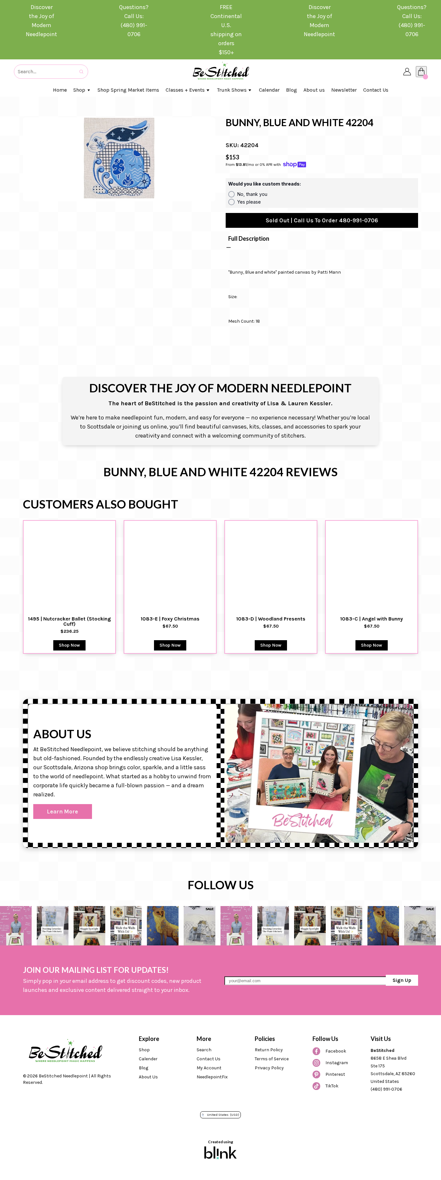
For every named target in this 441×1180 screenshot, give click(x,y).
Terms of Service (272, 1059)
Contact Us (209, 1059)
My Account (209, 1068)
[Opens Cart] (421, 71)
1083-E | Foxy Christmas (170, 618)
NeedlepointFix (212, 1077)
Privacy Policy (269, 1068)
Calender (148, 1059)
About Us (148, 1077)
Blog (143, 1068)
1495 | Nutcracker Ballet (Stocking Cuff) (70, 621)
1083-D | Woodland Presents (270, 618)
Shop (144, 1050)
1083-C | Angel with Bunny (371, 618)
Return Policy (269, 1050)
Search (204, 1050)
